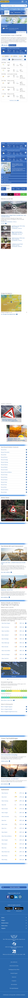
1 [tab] (8, 679)
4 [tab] (14, 679)
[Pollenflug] (22, 2)
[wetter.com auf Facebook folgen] (8, 897)
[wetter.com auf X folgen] (12, 897)
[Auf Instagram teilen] (17, 194)
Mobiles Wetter (4, 923)
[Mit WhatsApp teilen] (23, 194)
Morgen (7, 12)
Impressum (14, 977)
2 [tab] (10, 679)
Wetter (2, 917)
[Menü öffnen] (26, 1)
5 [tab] (16, 679)
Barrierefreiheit (14, 984)
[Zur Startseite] (5, 1)
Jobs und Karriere (14, 962)
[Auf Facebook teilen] (4, 194)
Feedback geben (12, 29)
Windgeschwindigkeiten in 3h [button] (6, 312)
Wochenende (18, 12)
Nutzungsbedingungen (14, 988)
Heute (2, 12)
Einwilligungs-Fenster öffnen (14, 969)
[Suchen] (25, 5)
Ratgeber (3, 928)
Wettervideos (4, 925)
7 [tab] (20, 679)
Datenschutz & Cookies (14, 965)
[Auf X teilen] (10, 194)
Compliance (14, 980)
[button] (14, 50)
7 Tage (23, 12)
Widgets (3, 920)
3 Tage (11, 12)
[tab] (4, 45)
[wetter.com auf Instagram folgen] (20, 897)
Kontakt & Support (14, 973)
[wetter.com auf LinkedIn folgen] (16, 897)
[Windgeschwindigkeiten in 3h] (14, 303)
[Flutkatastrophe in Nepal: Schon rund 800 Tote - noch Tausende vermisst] (14, 207)
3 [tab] (12, 679)
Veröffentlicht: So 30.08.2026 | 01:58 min (9, 221)
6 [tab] (18, 679)
